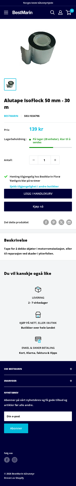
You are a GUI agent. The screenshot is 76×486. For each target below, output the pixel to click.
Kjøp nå (38, 206)
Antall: (8, 160)
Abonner (16, 428)
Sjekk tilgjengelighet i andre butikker (34, 186)
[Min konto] (60, 12)
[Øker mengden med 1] (55, 160)
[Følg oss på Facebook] (7, 460)
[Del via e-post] (69, 222)
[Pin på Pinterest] (54, 222)
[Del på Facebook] (46, 222)
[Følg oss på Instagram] (14, 460)
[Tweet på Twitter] (61, 222)
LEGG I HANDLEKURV (38, 193)
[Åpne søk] (52, 12)
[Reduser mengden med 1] (33, 160)
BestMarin (11, 116)
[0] (68, 12)
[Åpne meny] (6, 12)
